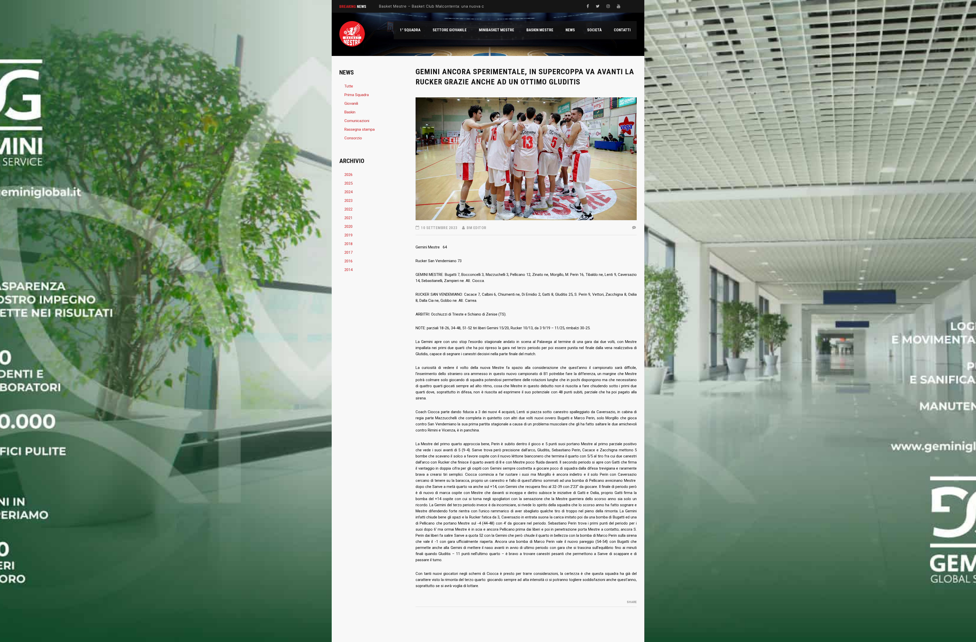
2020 (348, 226)
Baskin (349, 112)
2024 (348, 192)
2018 (348, 244)
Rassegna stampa (359, 129)
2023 (348, 200)
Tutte (348, 86)
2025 (348, 183)
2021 (348, 218)
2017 (348, 252)
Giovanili (351, 103)
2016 (348, 261)
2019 (348, 235)
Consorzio (353, 138)
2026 (348, 174)
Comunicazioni (356, 120)
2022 (348, 209)
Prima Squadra (356, 95)
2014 (348, 269)
